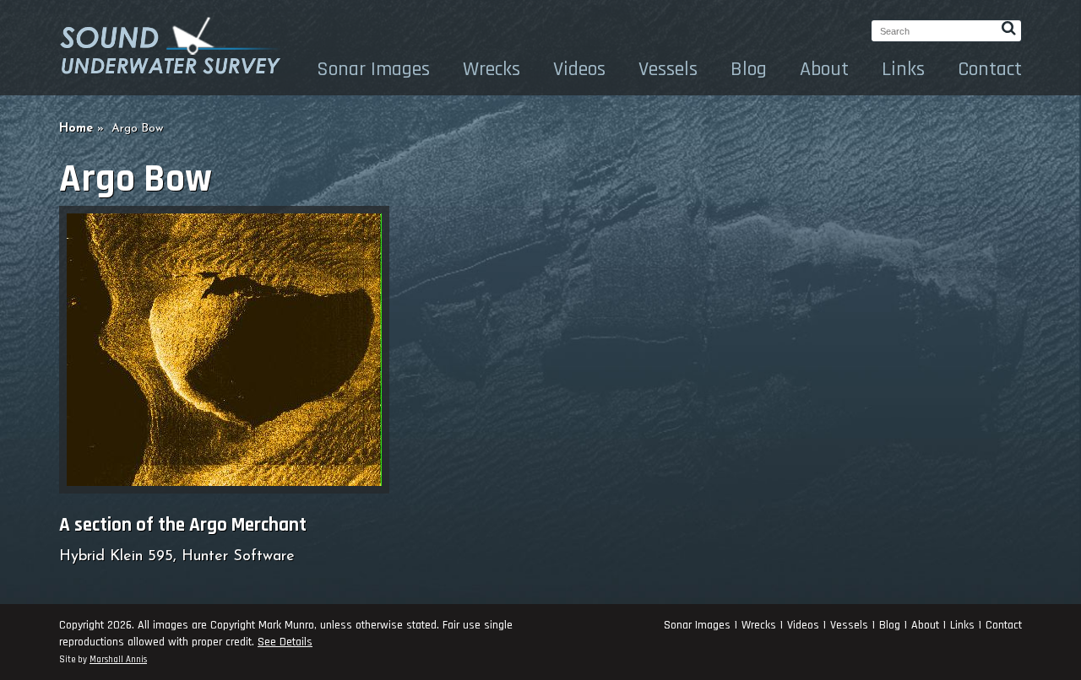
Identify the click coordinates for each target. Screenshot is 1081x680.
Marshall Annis (118, 660)
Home (76, 128)
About (824, 69)
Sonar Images (373, 69)
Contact (990, 69)
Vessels (668, 69)
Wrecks (491, 69)
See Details (285, 642)
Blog (749, 69)
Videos (579, 69)
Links (903, 69)
